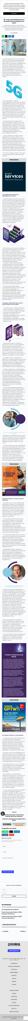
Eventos (14, 984)
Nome (4, 846)
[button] (3, 36)
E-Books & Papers (14, 990)
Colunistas (14, 996)
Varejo (14, 978)
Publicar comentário (8, 871)
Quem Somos (14, 999)
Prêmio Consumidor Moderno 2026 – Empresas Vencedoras (12, 913)
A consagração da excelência (10, 909)
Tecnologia (14, 969)
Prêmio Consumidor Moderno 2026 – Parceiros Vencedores (12, 917)
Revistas (14, 981)
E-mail (4, 852)
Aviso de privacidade (14, 1005)
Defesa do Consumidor (14, 966)
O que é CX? (14, 1008)
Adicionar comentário (8, 858)
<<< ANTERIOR (5, 931)
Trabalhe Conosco (14, 1011)
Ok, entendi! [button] (14, 13)
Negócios (14, 975)
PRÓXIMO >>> (23, 931)
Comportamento (14, 972)
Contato (14, 1002)
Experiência (14, 963)
